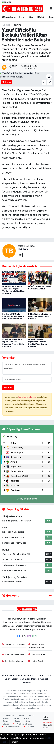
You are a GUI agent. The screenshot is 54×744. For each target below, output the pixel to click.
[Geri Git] (7, 2)
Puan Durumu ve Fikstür (15, 654)
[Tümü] (50, 595)
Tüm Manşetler (38, 654)
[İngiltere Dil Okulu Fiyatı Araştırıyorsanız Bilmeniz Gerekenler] (14, 305)
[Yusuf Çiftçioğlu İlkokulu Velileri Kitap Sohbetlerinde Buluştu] (27, 75)
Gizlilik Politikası (24, 724)
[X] (24, 636)
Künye (31, 727)
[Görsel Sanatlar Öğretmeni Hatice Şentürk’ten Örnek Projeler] (40, 330)
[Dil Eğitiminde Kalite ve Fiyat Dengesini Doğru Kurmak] (40, 305)
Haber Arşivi (37, 661)
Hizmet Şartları (13, 727)
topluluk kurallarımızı (27, 397)
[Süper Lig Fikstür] (50, 509)
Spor (7, 679)
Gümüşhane (9, 17)
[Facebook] (19, 636)
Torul (48, 675)
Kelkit (22, 17)
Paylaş (8, 82)
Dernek (35, 679)
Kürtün (41, 17)
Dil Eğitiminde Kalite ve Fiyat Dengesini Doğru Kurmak (39, 316)
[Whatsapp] (34, 636)
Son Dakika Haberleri (14, 661)
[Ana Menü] (51, 9)
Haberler (6, 25)
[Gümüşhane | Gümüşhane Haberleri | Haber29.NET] (22, 8)
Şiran (41, 675)
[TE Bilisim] (9, 251)
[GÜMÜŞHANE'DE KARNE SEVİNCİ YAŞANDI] (40, 278)
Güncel (44, 679)
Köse (31, 17)
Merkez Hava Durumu (15, 644)
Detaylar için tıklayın (27, 499)
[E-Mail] (20, 255)
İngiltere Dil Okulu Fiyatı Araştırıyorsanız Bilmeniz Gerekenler (13, 316)
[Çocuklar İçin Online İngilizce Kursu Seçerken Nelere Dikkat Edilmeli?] (14, 330)
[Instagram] (29, 636)
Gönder (8, 387)
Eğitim (17, 25)
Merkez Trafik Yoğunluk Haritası (36, 646)
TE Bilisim (23, 249)
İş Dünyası (25, 679)
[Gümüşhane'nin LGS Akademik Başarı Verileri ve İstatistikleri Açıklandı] (14, 278)
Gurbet (27, 682)
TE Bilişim (47, 722)
